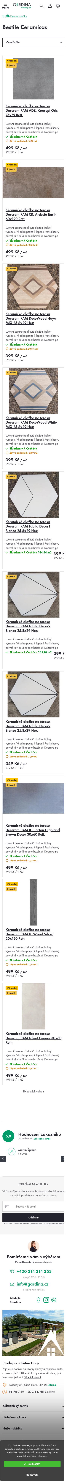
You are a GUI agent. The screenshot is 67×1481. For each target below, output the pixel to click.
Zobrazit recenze (42, 1138)
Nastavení (32, 1474)
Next (64, 1159)
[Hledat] (41, 6)
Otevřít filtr (13, 42)
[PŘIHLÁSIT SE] (33, 1217)
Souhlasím (34, 1463)
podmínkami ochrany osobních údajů (47, 1223)
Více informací (39, 1455)
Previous (3, 1159)
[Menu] (5, 6)
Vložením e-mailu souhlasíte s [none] (34, 1223)
